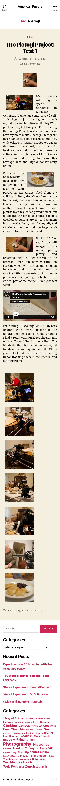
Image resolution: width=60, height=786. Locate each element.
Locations (26, 736)
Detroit (30, 729)
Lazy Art (47, 732)
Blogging (8, 722)
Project (38, 610)
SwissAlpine (39, 752)
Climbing (10, 725)
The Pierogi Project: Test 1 (30, 47)
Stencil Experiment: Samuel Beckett (27, 687)
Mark (24, 58)
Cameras (45, 722)
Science (6, 753)
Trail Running (10, 759)
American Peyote (30, 6)
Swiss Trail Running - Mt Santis (15, 756)
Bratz (35, 722)
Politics (7, 748)
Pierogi (16, 610)
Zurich (41, 766)
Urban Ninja (38, 759)
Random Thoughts (25, 748)
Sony (13, 752)
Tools (50, 756)
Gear (47, 729)
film (9, 610)
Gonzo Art (7, 733)
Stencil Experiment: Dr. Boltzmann (25, 694)
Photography (17, 744)
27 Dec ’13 (39, 58)
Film (30, 36)
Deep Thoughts (14, 729)
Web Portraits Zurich (19, 766)
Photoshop (41, 744)
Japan (38, 733)
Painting (22, 739)
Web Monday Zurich (17, 762)
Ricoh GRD (46, 748)
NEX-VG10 (9, 739)
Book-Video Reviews (23, 722)
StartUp (23, 752)
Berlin (39, 718)
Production (27, 610)
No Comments (32, 63)
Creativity (49, 725)
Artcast (30, 718)
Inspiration (19, 733)
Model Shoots (42, 736)
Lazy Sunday (10, 736)
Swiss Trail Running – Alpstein (23, 701)
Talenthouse (37, 755)
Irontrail (30, 733)
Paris (32, 740)
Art (22, 718)
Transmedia (25, 759)
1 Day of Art (11, 718)
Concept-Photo (30, 725)
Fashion (39, 730)
